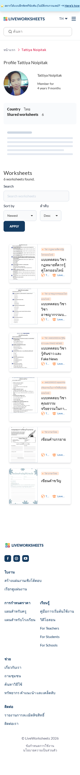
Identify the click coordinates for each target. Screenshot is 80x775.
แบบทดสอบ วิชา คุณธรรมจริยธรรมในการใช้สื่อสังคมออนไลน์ (53, 403)
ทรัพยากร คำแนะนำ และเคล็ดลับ (29, 693)
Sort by (9, 206)
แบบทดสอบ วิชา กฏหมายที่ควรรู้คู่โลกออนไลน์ (53, 264)
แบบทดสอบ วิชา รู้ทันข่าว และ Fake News (53, 353)
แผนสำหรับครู (15, 611)
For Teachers (49, 628)
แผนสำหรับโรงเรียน (19, 620)
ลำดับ (44, 206)
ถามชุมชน (12, 676)
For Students (50, 636)
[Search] (9, 31)
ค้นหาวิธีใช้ (13, 684)
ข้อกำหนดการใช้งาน (40, 746)
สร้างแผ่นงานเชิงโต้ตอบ (23, 580)
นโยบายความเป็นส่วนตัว (40, 750)
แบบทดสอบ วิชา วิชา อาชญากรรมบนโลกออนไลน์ (53, 309)
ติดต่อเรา (11, 723)
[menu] (73, 18)
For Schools (49, 645)
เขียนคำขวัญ (51, 480)
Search (9, 186)
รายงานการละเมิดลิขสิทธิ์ (24, 715)
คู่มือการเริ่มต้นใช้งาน (57, 611)
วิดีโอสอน (47, 620)
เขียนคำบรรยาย (53, 439)
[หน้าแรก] (24, 18)
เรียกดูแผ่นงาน (15, 589)
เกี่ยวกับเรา (12, 667)
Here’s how (72, 5)
